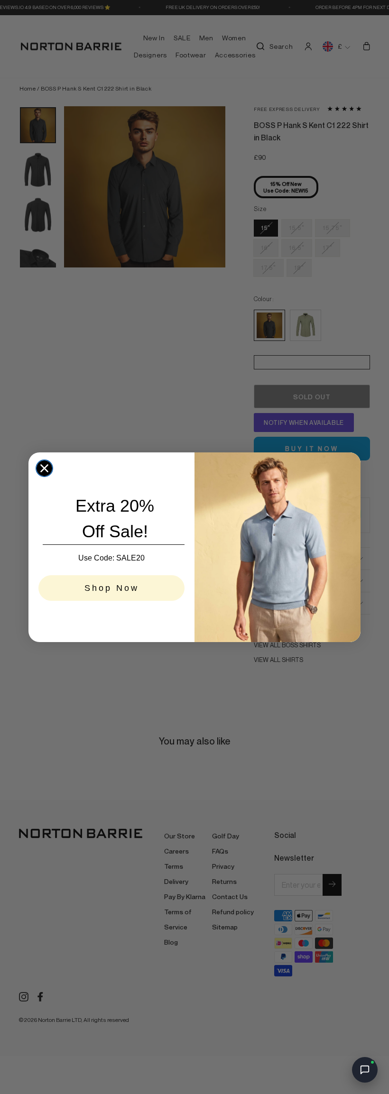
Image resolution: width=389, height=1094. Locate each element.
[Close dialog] (44, 468)
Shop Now (111, 588)
